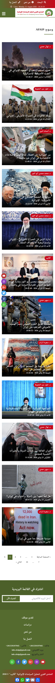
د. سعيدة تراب (45, 342)
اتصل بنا (13, 2)
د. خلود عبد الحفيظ (43, 89)
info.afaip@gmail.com (27, 650)
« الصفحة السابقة (44, 557)
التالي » (19, 562)
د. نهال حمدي (45, 46)
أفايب (48, 258)
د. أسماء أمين (45, 131)
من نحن (27, 2)
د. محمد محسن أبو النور (41, 173)
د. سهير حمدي (45, 300)
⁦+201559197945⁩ (39, 646)
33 (27, 562)
